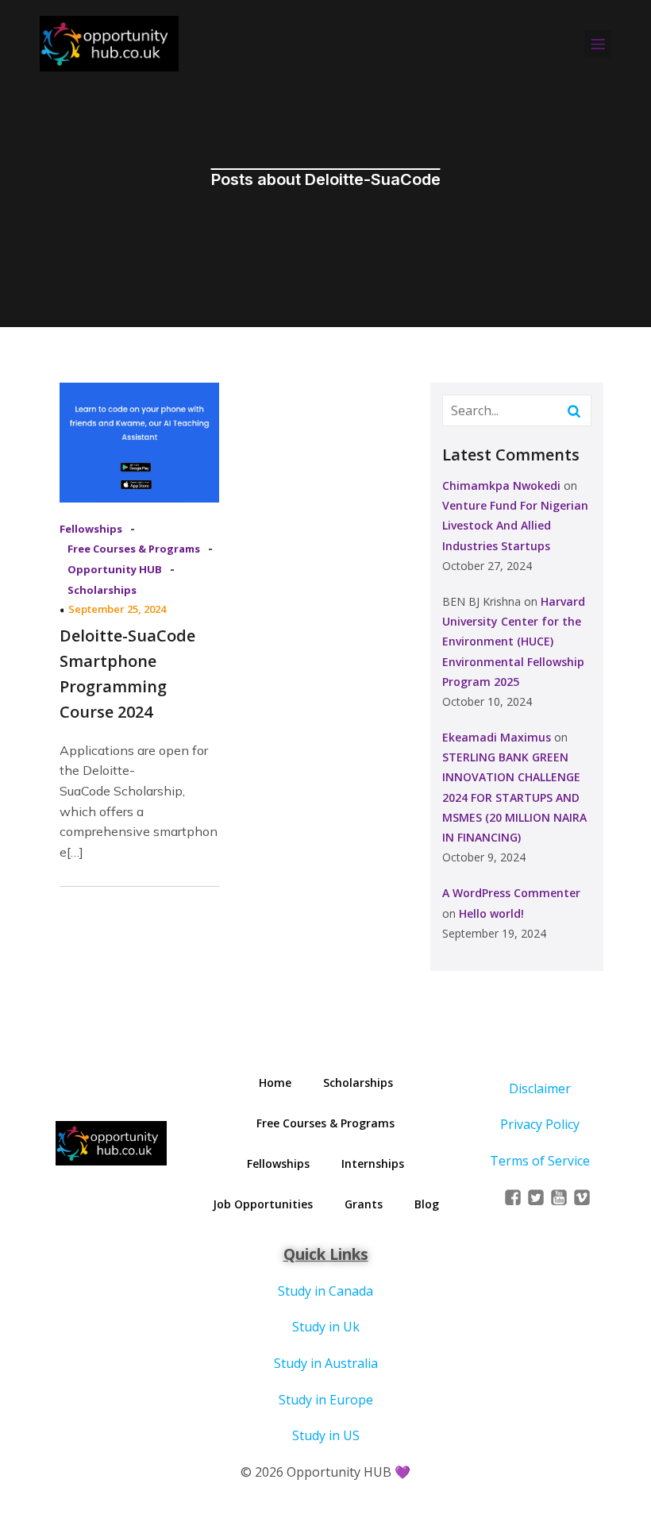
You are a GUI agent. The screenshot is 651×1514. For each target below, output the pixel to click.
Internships (372, 1163)
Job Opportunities (263, 1204)
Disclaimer (540, 1088)
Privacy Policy (540, 1124)
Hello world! (491, 913)
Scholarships (102, 590)
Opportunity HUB (114, 569)
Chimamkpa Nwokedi (501, 485)
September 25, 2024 (117, 609)
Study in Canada (325, 1291)
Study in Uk (326, 1326)
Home (275, 1082)
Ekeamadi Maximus (496, 737)
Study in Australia (326, 1363)
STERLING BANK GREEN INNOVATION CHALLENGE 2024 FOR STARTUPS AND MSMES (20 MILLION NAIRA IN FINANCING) (514, 797)
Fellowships (91, 529)
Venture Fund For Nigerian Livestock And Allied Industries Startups (515, 525)
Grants (364, 1204)
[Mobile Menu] (597, 43)
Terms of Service (540, 1160)
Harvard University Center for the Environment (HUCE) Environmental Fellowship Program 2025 (513, 641)
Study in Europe (326, 1399)
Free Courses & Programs (133, 548)
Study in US (326, 1435)
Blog (426, 1204)
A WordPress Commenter (511, 892)
